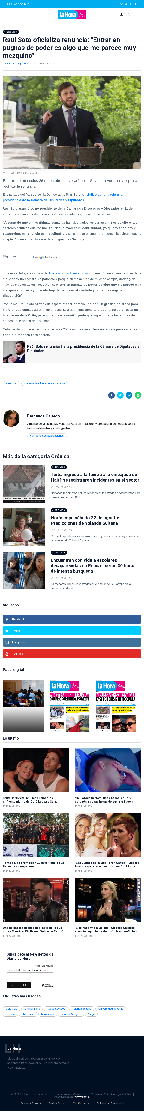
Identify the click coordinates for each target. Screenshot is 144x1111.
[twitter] (121, 4)
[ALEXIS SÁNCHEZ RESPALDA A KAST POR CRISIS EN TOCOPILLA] (115, 706)
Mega (91, 1014)
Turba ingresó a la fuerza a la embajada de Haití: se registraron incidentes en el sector (95, 477)
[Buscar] (128, 14)
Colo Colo (11, 1008)
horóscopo (47, 1014)
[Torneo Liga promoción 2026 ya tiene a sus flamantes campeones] (36, 835)
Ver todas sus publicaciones (47, 435)
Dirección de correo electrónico (26, 970)
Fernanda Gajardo (16, 63)
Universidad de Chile (110, 1008)
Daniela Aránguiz (71, 1014)
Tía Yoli (10, 1014)
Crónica (60, 456)
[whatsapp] (138, 395)
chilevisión (28, 1014)
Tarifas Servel (56, 1103)
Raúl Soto (11, 383)
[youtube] (130, 4)
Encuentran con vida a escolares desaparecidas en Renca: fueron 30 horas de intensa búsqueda (93, 566)
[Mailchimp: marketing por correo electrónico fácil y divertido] (47, 988)
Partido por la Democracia (68, 273)
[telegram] (135, 4)
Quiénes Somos (31, 1103)
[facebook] (117, 4)
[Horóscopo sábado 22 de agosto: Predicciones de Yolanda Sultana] (24, 527)
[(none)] (11, 418)
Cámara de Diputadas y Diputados (44, 383)
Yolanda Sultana (82, 1008)
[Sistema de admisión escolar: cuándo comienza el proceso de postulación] (23, 706)
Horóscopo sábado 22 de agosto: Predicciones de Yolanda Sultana (85, 520)
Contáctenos (81, 1103)
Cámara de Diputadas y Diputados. (58, 200)
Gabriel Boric (32, 1008)
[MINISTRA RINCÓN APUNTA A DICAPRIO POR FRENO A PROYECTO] (69, 706)
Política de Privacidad (110, 1103)
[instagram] (126, 4)
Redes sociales (56, 1008)
